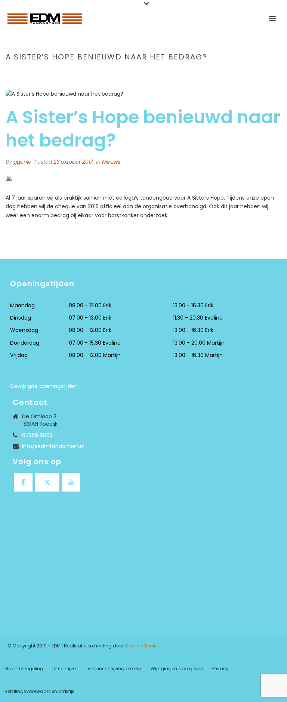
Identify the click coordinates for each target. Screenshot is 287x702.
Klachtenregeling (23, 669)
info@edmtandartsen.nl (53, 446)
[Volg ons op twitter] (47, 482)
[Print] (12, 178)
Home (153, 73)
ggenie (22, 162)
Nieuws (111, 162)
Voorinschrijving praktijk (114, 669)
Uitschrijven (65, 669)
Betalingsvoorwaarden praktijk (39, 692)
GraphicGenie (141, 646)
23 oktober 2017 (73, 162)
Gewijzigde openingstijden (44, 386)
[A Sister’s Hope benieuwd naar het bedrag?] (143, 93)
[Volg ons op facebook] (23, 482)
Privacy (220, 669)
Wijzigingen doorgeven (177, 669)
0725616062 (37, 435)
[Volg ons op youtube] (71, 482)
